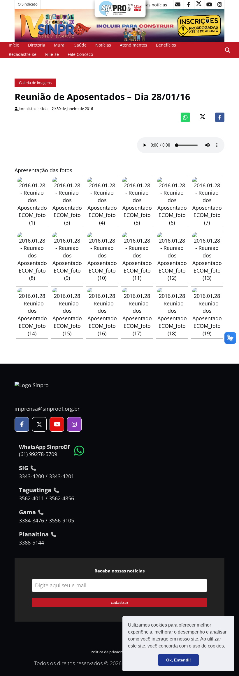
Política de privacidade (110, 652)
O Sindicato (28, 4)
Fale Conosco (80, 54)
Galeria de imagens (35, 82)
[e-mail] (177, 4)
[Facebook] (219, 117)
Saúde (80, 45)
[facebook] (188, 4)
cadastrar (120, 602)
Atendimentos (133, 45)
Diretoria (36, 45)
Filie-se (52, 54)
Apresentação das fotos (43, 170)
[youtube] (209, 4)
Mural (60, 45)
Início (14, 45)
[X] (198, 4)
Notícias (103, 45)
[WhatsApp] (185, 117)
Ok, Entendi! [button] (178, 660)
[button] (227, 646)
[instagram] (219, 4)
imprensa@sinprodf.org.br (47, 408)
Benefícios (166, 45)
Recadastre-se (22, 54)
